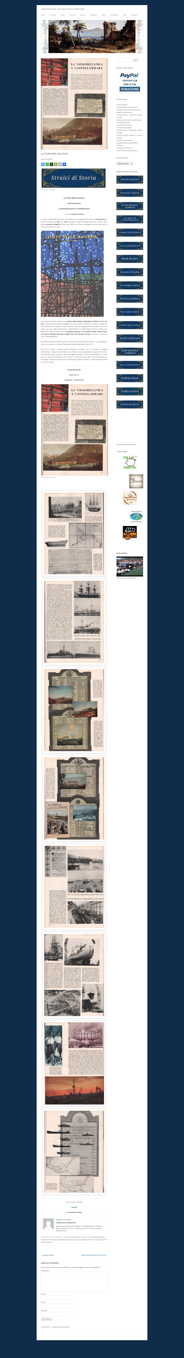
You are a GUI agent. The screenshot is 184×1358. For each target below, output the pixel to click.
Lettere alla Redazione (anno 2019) (94, 1255)
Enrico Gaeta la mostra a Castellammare (129, 120)
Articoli (66, 1237)
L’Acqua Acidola (47, 1255)
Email (43, 1302)
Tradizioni (93, 15)
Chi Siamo (52, 15)
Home (43, 15)
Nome (43, 1294)
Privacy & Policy (45, 1327)
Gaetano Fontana (46, 1242)
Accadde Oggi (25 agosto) (124, 125)
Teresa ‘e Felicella (121, 104)
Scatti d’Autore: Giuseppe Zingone (127, 150)
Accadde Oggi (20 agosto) (124, 148)
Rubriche (134, 15)
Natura (82, 15)
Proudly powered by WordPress (61, 1327)
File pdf (74, 1207)
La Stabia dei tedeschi (123, 122)
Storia (63, 15)
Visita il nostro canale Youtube (126, 578)
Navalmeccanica (87, 1239)
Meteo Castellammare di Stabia (126, 444)
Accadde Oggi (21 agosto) (124, 140)
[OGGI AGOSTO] (129, 566)
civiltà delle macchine (63, 1239)
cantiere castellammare (97, 1237)
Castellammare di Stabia (48, 1239)
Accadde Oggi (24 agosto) (124, 127)
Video (125, 15)
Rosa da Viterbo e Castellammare (126, 107)
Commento (45, 1271)
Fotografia (114, 15)
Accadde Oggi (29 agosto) (124, 112)
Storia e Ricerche (74, 1237)
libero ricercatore (76, 1239)
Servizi (103, 15)
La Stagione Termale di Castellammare (128, 110)
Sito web (44, 1311)
